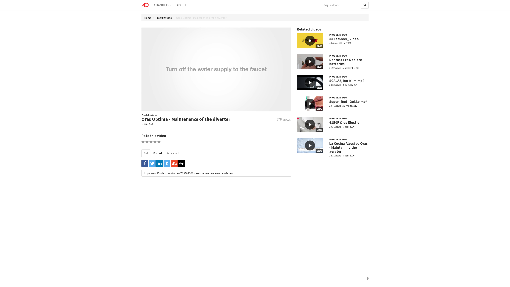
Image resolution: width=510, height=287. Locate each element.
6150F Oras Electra (344, 122)
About (181, 5)
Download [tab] (173, 153)
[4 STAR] (155, 142)
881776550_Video (344, 38)
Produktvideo (164, 18)
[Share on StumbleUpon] (174, 163)
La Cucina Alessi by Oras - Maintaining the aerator (348, 147)
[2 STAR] (147, 142)
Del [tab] (146, 153)
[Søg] (365, 5)
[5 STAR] (159, 142)
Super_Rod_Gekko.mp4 (348, 101)
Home (147, 18)
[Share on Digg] (181, 163)
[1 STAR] (143, 142)
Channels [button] (162, 5)
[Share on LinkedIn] (159, 163)
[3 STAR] (151, 142)
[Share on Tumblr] (167, 163)
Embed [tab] (157, 153)
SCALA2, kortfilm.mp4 (346, 80)
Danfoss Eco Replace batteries (345, 61)
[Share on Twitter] (152, 163)
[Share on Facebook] (144, 163)
